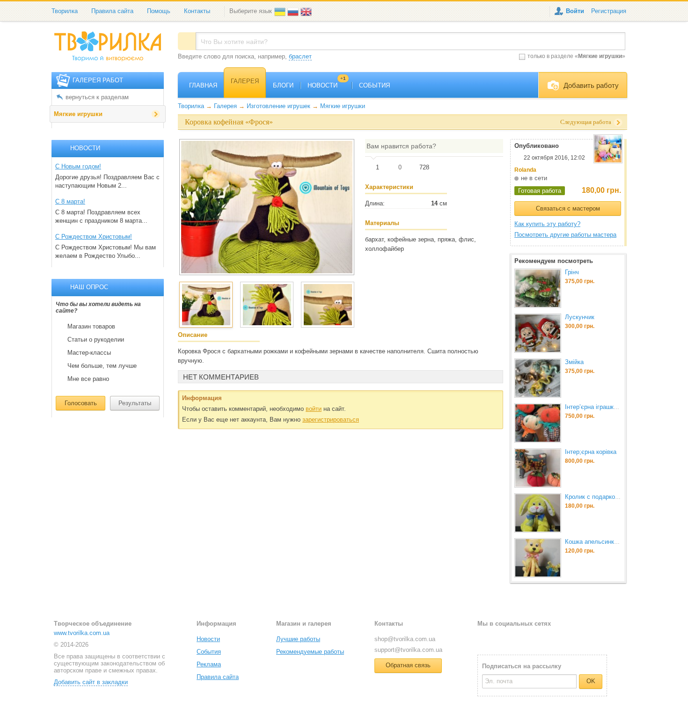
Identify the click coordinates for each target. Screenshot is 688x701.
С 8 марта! (70, 201)
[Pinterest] (529, 638)
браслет (300, 56)
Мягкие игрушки (78, 113)
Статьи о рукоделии (95, 339)
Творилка (64, 11)
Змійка (574, 361)
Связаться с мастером (568, 208)
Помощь (158, 11)
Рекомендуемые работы (310, 651)
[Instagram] (514, 638)
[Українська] (280, 11)
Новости (208, 639)
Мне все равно (88, 379)
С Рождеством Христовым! (93, 236)
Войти (575, 11)
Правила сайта (112, 11)
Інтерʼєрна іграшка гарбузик (604, 406)
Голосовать (81, 403)
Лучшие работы (298, 639)
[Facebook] (484, 638)
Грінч (572, 272)
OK (590, 681)
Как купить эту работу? (547, 223)
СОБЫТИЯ (374, 85)
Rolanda (525, 170)
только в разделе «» (576, 56)
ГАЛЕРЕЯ (245, 81)
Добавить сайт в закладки (91, 682)
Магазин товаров (91, 326)
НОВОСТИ (326, 85)
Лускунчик (579, 317)
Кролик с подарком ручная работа (613, 496)
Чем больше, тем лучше (102, 366)
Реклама (209, 664)
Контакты (197, 11)
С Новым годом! (78, 166)
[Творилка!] (112, 50)
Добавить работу (591, 85)
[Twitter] (499, 638)
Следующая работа (585, 121)
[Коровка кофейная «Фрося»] (267, 207)
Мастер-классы (89, 353)
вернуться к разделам (97, 97)
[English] (307, 11)
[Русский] (293, 11)
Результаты (134, 403)
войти (314, 408)
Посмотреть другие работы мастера (565, 234)
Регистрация (608, 11)
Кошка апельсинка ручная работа (612, 541)
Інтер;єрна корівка (590, 451)
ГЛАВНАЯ (203, 85)
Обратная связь (408, 665)
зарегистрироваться (330, 419)
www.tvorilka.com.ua (82, 632)
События (209, 651)
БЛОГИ (283, 85)
